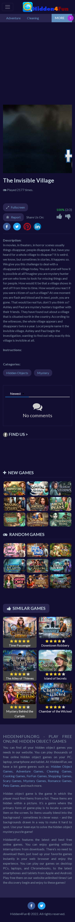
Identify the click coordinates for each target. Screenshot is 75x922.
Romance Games (59, 781)
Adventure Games (29, 771)
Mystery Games (34, 781)
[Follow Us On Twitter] (41, 905)
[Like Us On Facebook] (31, 905)
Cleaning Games (59, 771)
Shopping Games (59, 776)
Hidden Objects (17, 373)
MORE (59, 18)
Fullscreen (18, 207)
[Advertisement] (37, 61)
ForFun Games (37, 776)
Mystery (43, 373)
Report (16, 217)
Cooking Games (14, 776)
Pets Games (11, 785)
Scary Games (12, 781)
